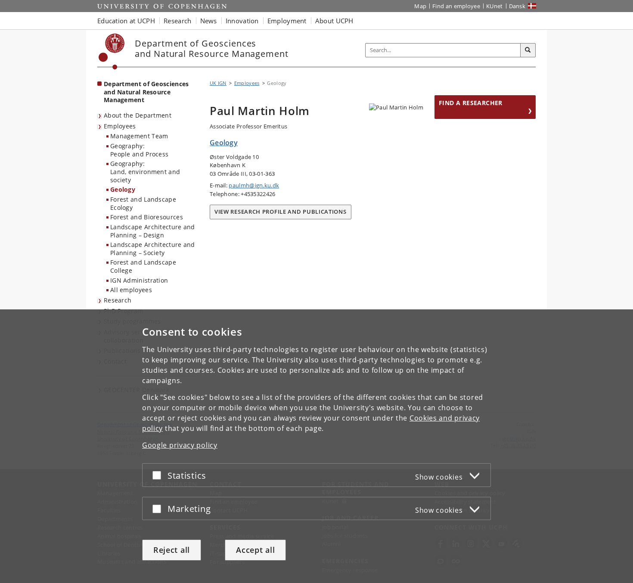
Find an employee (456, 6)
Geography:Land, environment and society (145, 171)
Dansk (517, 6)
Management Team (139, 136)
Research (117, 300)
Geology (122, 189)
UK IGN (218, 83)
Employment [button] (287, 20)
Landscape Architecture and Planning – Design (152, 231)
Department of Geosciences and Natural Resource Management (146, 92)
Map (420, 6)
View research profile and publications (280, 211)
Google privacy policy (179, 445)
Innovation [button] (242, 20)
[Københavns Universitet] (112, 51)
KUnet (494, 6)
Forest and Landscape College (143, 266)
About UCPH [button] (334, 20)
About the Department (137, 115)
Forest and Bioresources (146, 217)
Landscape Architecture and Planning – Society (152, 248)
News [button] (208, 20)
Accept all (255, 550)
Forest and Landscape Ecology (143, 203)
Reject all (171, 550)
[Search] (528, 50)
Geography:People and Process (139, 150)
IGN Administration (139, 280)
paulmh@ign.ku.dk (254, 185)
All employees (131, 290)
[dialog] (316, 446)
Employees (120, 126)
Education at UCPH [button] (126, 20)
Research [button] (177, 20)
